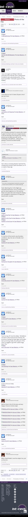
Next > (2, 472)
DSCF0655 (8, 415)
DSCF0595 (8, 422)
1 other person (17, 64)
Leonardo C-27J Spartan (7, 112)
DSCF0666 (8, 412)
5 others (17, 84)
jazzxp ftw (6, 474)
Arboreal (3, 84)
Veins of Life (4, 441)
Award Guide (2, 491)
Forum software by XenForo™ (5, 515)
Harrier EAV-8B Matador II (8, 55)
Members (20, 10)
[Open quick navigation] (26, 16)
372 (19, 24)
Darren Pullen (14, 409)
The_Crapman (8, 354)
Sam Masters (15, 36)
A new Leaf (4, 318)
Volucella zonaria (6, 280)
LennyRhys (8, 69)
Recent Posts (10, 13)
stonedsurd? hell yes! (6, 475)
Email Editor (2, 493)
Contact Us (23, 482)
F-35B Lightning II (6, 36)
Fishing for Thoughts (7, 261)
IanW (8, 43)
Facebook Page (3, 498)
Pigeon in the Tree (6, 218)
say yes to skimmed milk (20, 474)
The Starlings (4, 366)
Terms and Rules (18, 515)
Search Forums (4, 13)
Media (14, 10)
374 (23, 24)
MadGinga (13, 43)
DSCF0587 (8, 425)
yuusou (3, 269)
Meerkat (3, 387)
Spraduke (12, 84)
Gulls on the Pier (5, 215)
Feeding (3, 242)
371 (16, 24)
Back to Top (2, 500)
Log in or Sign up (22, 1)
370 (14, 24)
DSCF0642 (8, 419)
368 (9, 24)
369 (12, 24)
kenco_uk (7, 84)
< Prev (2, 24)
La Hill (7, 409)
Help (26, 482)
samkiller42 (8, 29)
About (2, 488)
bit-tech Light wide (4, 482)
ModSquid (4, 64)
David (7, 89)
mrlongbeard (4, 43)
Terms (2, 494)
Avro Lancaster (5, 347)
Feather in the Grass (6, 221)
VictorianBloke (10, 326)
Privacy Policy (25, 515)
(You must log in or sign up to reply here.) (19, 468)
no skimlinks (11, 474)
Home (3, 10)
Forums (9, 10)
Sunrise (3, 299)
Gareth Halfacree (10, 126)
